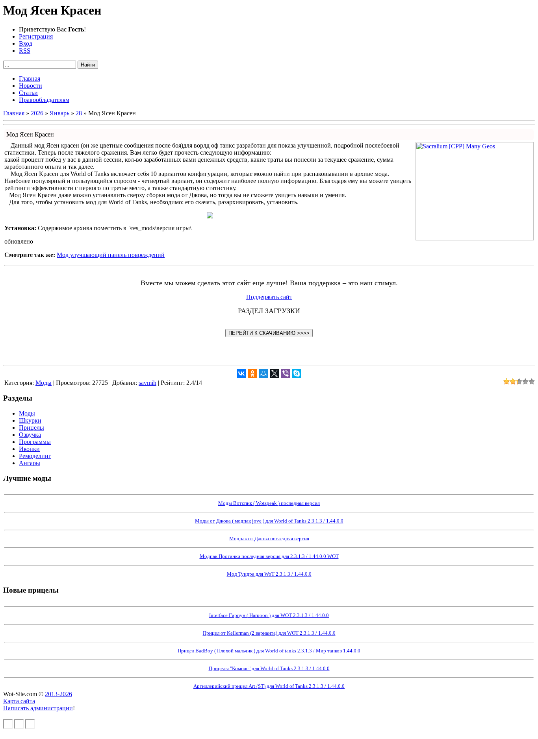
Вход (25, 43)
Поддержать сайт (269, 297)
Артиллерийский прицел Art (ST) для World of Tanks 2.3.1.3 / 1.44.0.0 (269, 686)
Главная (13, 113)
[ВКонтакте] (241, 373)
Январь (59, 113)
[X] (274, 373)
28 (79, 113)
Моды (43, 382)
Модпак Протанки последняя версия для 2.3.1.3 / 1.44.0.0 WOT (269, 556)
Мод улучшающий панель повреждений (111, 254)
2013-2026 (58, 694)
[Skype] (296, 373)
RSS (24, 50)
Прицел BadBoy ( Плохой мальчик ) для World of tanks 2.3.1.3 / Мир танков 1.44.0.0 (269, 651)
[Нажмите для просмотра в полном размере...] (210, 216)
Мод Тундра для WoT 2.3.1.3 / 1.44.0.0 (269, 574)
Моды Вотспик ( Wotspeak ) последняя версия (269, 503)
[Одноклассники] (252, 373)
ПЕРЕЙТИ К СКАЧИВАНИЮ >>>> (269, 333)
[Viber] (285, 373)
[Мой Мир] (263, 373)
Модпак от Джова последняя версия (269, 538)
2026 (37, 113)
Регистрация (36, 36)
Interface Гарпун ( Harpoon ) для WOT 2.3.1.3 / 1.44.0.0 (269, 615)
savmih (147, 382)
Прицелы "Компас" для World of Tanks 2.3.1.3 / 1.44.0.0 (269, 668)
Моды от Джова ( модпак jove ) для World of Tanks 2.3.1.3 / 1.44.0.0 (269, 521)
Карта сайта (19, 701)
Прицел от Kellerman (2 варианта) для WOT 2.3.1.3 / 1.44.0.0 (269, 633)
